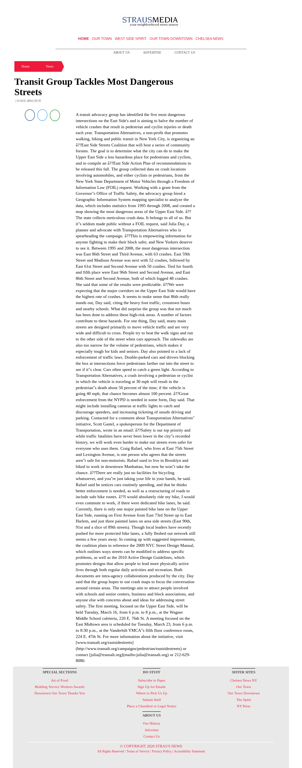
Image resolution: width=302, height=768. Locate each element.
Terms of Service (137, 751)
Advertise (152, 52)
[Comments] (55, 115)
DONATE (275, 5)
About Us (121, 52)
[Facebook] (30, 115)
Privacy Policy (162, 751)
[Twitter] (42, 115)
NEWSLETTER (248, 5)
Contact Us (185, 52)
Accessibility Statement (189, 751)
